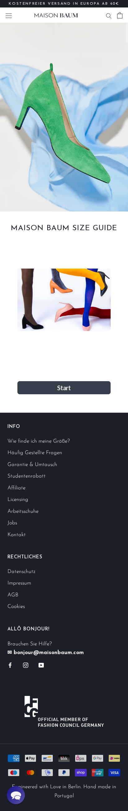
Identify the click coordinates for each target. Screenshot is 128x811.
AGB (12, 595)
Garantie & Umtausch (32, 464)
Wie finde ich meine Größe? (38, 441)
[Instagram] (25, 665)
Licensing (17, 499)
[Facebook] (10, 665)
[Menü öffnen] (9, 15)
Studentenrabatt (26, 476)
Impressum (19, 583)
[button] (16, 795)
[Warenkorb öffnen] (119, 15)
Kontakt (16, 534)
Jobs (12, 523)
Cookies (16, 606)
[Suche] (109, 15)
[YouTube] (41, 665)
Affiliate (16, 488)
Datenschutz (21, 571)
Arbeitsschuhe (23, 511)
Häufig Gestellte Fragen (34, 452)
